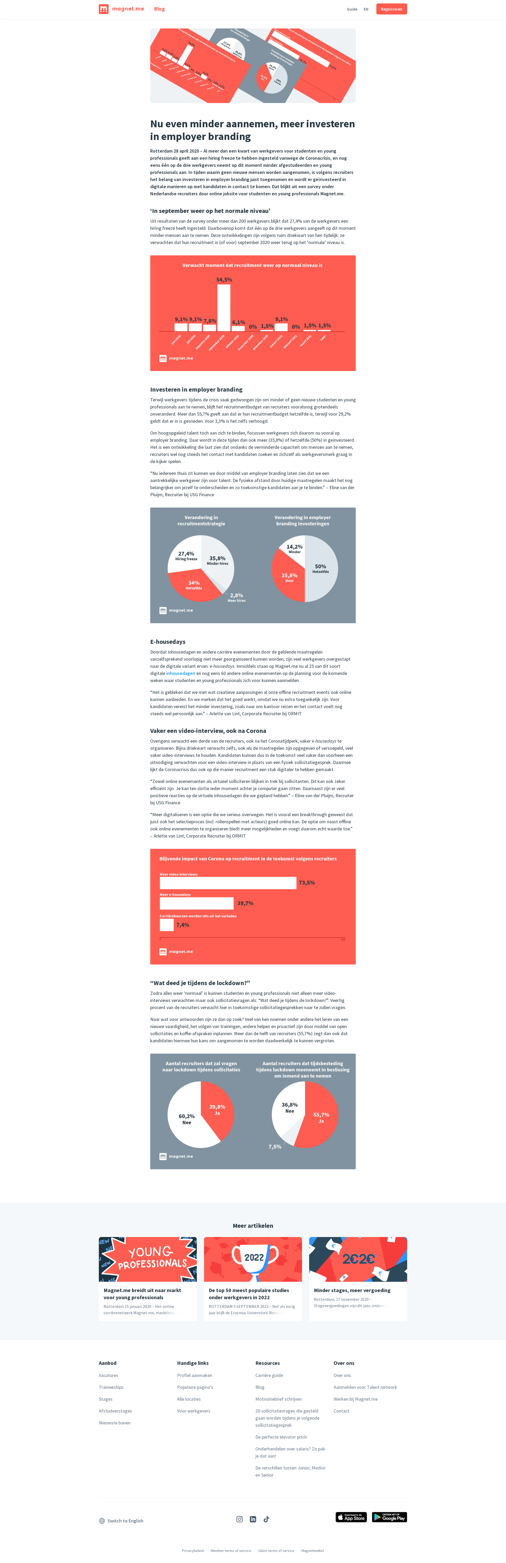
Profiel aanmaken (194, 1375)
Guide (352, 9)
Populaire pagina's (195, 1387)
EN (366, 9)
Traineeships (111, 1387)
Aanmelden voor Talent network (365, 1387)
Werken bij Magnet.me (356, 1399)
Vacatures (108, 1375)
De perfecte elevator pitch (281, 1437)
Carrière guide (269, 1375)
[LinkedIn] (253, 1520)
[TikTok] (266, 1520)
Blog (159, 8)
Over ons (342, 1375)
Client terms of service (276, 1550)
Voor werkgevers (193, 1411)
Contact (341, 1411)
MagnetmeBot (312, 1550)
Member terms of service (231, 1550)
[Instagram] (239, 1520)
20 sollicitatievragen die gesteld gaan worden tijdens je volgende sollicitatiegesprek (287, 1418)
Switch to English (125, 1521)
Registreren (391, 9)
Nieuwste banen (114, 1423)
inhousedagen (180, 673)
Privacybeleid (193, 1550)
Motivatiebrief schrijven (278, 1399)
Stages (106, 1399)
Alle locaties (189, 1399)
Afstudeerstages (115, 1411)
